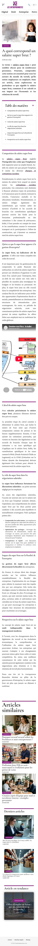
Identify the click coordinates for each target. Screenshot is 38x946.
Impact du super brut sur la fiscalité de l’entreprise (19, 134)
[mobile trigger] (4, 5)
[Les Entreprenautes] (15, 5)
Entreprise (6, 734)
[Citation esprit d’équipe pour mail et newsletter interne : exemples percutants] (19, 784)
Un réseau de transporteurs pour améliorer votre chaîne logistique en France (18, 875)
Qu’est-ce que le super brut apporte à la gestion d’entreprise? (20, 116)
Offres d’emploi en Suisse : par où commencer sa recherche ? (19, 907)
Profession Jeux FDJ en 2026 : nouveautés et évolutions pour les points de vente (17, 767)
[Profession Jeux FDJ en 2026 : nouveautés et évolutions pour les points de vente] (19, 753)
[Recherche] (29, 5)
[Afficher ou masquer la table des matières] (31, 105)
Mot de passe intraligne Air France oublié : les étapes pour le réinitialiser (17, 841)
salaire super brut (21, 65)
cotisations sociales (26, 185)
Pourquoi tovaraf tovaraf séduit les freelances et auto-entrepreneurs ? (17, 738)
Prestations (9, 837)
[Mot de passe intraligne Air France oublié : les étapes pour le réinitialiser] (19, 827)
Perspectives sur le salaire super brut (19, 139)
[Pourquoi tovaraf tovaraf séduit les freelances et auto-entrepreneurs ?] (19, 725)
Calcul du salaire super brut (16, 122)
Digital (6, 45)
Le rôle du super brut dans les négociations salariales (16, 127)
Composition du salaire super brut (18, 110)
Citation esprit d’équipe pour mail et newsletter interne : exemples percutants (18, 798)
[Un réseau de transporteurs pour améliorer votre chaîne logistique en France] (19, 861)
